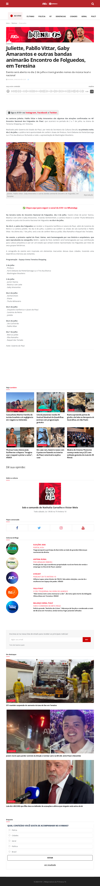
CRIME (71, 410)
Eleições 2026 (39, 544)
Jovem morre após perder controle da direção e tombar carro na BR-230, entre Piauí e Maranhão (43, 756)
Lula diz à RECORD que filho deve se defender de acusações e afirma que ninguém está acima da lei (44, 806)
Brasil (13, 852)
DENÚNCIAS (61, 16)
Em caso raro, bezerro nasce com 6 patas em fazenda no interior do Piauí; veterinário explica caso (50, 454)
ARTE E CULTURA (45, 410)
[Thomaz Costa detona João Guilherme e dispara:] (20, 437)
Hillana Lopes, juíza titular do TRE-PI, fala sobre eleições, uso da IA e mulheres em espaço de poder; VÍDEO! (59, 580)
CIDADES (73, 16)
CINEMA (72, 445)
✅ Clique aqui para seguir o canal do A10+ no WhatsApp (50, 208)
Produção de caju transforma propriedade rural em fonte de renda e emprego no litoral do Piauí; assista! (60, 565)
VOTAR (50, 858)
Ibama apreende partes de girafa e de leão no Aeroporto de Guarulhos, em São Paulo (80, 417)
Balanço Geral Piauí (43, 603)
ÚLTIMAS (30, 16)
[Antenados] (50, 34)
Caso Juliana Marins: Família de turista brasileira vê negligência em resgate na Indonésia (19, 417)
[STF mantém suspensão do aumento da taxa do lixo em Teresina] (50, 681)
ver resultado (50, 865)
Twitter (53, 112)
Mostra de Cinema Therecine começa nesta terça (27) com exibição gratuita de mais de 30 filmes (80, 454)
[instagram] (61, 527)
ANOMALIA (42, 445)
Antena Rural (40, 559)
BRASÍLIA (11, 801)
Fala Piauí (38, 588)
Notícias (14, 23)
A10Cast (37, 574)
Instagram (30, 112)
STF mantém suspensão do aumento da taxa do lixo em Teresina (31, 705)
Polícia (13, 830)
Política (14, 846)
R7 (51, 16)
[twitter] (39, 527)
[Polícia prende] (12, 607)
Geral (13, 841)
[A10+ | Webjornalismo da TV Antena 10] (50, 3)
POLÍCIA (41, 16)
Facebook (42, 112)
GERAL (84, 16)
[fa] (83, 527)
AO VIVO (17, 16)
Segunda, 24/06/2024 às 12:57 (16, 79)
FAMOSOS (11, 445)
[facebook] (17, 527)
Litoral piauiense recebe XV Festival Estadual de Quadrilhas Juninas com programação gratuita (50, 418)
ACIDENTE (11, 751)
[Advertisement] (50, 102)
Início (8, 23)
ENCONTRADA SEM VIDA (17, 410)
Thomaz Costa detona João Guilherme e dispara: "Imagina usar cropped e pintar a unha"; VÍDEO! (19, 454)
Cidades (14, 835)
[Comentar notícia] (28, 79)
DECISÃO (11, 701)
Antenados (22, 23)
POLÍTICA (95, 16)
